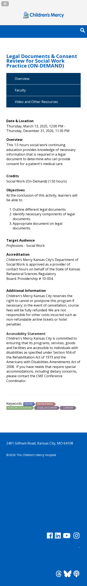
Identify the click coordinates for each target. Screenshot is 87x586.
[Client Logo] (43, 18)
